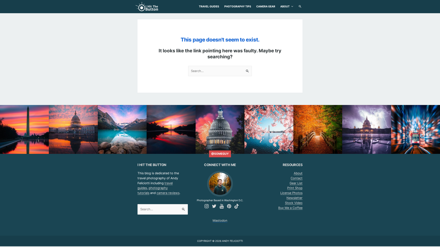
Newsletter (294, 198)
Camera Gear (265, 6)
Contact (296, 178)
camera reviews (168, 193)
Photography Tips (237, 6)
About (285, 6)
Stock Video (293, 203)
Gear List (296, 183)
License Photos (291, 193)
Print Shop (294, 188)
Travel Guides (209, 6)
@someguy (220, 153)
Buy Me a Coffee (290, 208)
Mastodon (220, 220)
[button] (300, 6)
